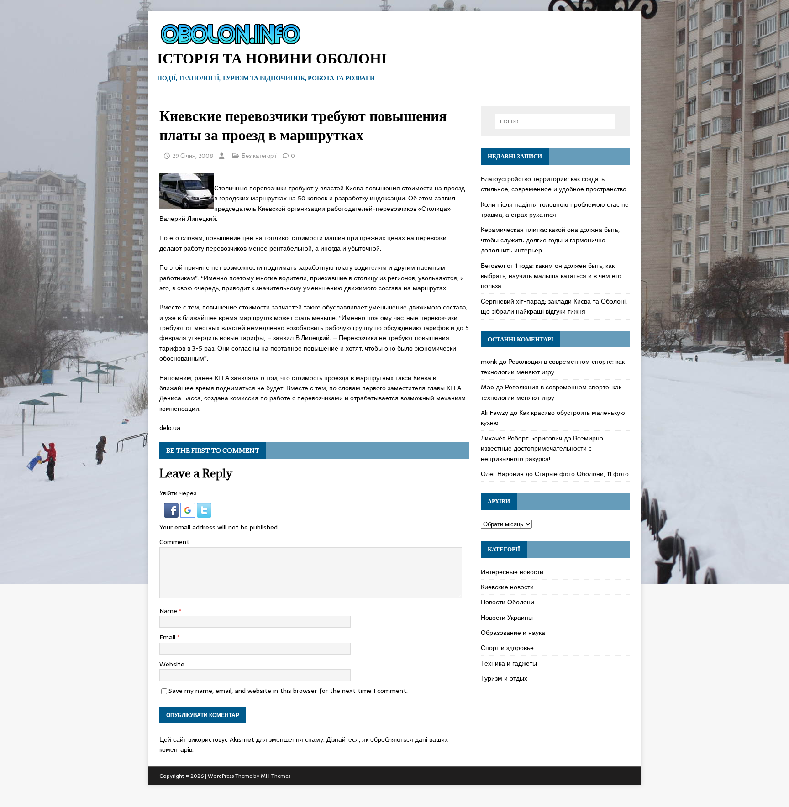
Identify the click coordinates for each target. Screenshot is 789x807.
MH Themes (275, 776)
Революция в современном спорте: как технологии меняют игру (553, 366)
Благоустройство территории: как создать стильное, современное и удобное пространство (553, 184)
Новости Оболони (507, 602)
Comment (174, 542)
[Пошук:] (555, 121)
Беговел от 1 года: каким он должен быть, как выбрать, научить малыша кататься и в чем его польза (551, 276)
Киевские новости (507, 587)
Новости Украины (507, 618)
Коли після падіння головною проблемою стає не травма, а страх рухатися (555, 209)
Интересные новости (512, 572)
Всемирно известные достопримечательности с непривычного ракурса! (542, 448)
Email (168, 637)
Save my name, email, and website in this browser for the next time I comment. (288, 691)
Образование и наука (513, 633)
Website (171, 664)
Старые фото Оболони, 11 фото (582, 474)
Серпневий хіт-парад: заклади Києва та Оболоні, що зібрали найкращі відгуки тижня (554, 306)
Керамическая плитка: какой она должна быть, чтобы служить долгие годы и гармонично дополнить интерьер (550, 240)
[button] (172, 512)
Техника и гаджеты (509, 663)
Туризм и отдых (504, 678)
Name (169, 611)
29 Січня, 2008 (192, 156)
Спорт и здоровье (507, 648)
